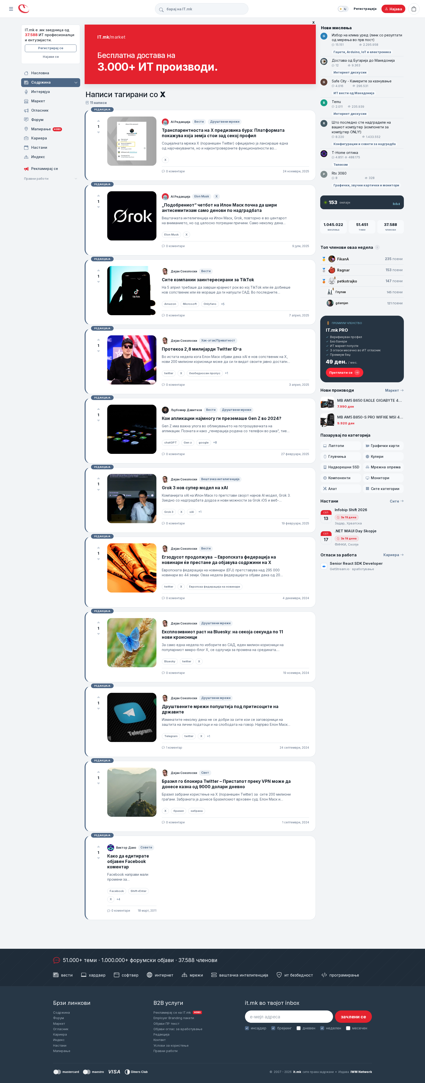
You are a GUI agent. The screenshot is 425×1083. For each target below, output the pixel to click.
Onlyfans (210, 304)
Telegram (171, 736)
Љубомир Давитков (186, 410)
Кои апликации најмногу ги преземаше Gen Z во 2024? (221, 418)
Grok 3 (168, 512)
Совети (146, 847)
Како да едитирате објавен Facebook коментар (128, 861)
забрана (197, 811)
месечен (359, 1028)
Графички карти (385, 446)
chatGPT (170, 442)
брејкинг (284, 1028)
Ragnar (343, 270)
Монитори (380, 478)
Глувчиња (337, 456)
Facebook (117, 891)
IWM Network (361, 1072)
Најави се (51, 57)
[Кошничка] (414, 9)
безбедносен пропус (204, 373)
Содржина (61, 1012)
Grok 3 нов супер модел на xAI (195, 487)
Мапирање (61, 1051)
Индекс (59, 1040)
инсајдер (258, 1028)
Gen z (188, 442)
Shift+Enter (138, 891)
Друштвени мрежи (224, 121)
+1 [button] (226, 373)
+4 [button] (118, 899)
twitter (168, 373)
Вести (199, 121)
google (204, 442)
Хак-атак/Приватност (218, 340)
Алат (332, 489)
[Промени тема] (343, 9)
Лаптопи (336, 446)
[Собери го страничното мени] (11, 9)
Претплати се (340, 372)
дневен (309, 1028)
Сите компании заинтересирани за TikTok (208, 279)
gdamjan (341, 303)
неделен (333, 1028)
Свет (205, 772)
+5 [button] (223, 304)
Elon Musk (201, 196)
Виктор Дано (126, 847)
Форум (58, 1018)
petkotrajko (347, 281)
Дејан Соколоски (184, 271)
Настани (59, 1045)
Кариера (391, 555)
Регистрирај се (50, 48)
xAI (191, 512)
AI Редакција (180, 122)
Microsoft (190, 304)
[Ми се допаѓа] (98, 121)
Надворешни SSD (343, 467)
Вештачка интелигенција (220, 479)
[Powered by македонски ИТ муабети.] (23, 9)
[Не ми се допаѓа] (98, 132)
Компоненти (339, 478)
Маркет (392, 390)
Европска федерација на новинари (214, 586)
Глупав (340, 292)
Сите (394, 501)
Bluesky (169, 661)
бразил (178, 811)
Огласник (60, 1029)
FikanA (343, 259)
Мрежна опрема (386, 467)
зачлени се (353, 1016)
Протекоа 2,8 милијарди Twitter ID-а (202, 349)
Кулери (377, 456)
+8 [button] (215, 442)
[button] (76, 82)
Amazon (170, 304)
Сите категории (385, 489)
